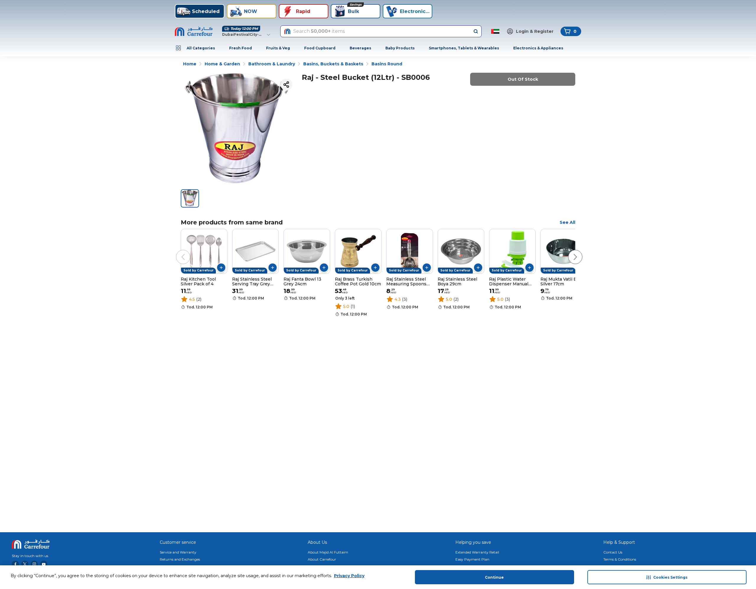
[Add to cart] (221, 267)
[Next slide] (569, 251)
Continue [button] (494, 577)
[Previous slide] (177, 251)
